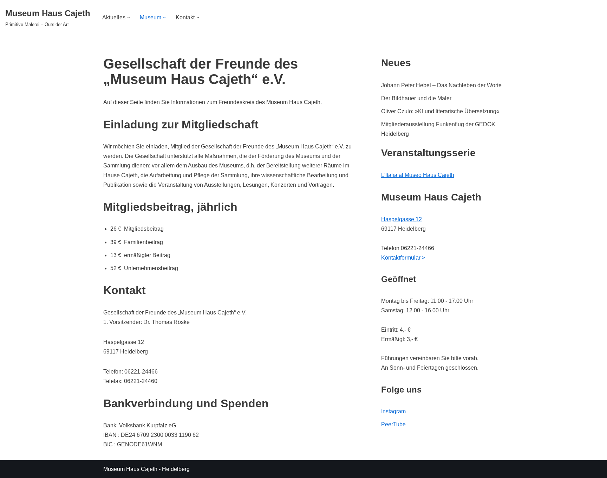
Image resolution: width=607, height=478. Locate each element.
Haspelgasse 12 (401, 219)
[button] (128, 17)
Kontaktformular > (403, 258)
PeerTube (393, 424)
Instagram (393, 411)
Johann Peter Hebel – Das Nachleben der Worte (441, 85)
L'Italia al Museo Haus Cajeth (417, 175)
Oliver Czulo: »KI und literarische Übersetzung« (440, 111)
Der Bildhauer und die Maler (416, 98)
